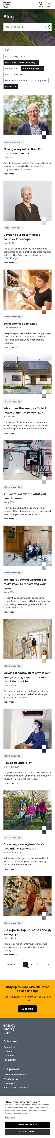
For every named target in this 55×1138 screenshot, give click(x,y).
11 (48, 964)
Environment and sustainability (20, 62)
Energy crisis (19, 56)
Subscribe (27, 1008)
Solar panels (41, 80)
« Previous (10, 964)
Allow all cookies (27, 1124)
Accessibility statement (15, 1087)
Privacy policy (10, 1079)
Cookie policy (10, 1083)
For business (9, 1059)
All (6, 56)
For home (8, 1055)
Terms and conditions (14, 1074)
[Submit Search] (48, 27)
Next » (27, 967)
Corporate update (13, 142)
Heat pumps (11, 68)
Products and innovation (17, 80)
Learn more (10, 1117)
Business (9, 86)
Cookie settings (27, 1132)
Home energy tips (31, 68)
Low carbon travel (14, 74)
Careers (7, 1051)
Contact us (9, 1047)
